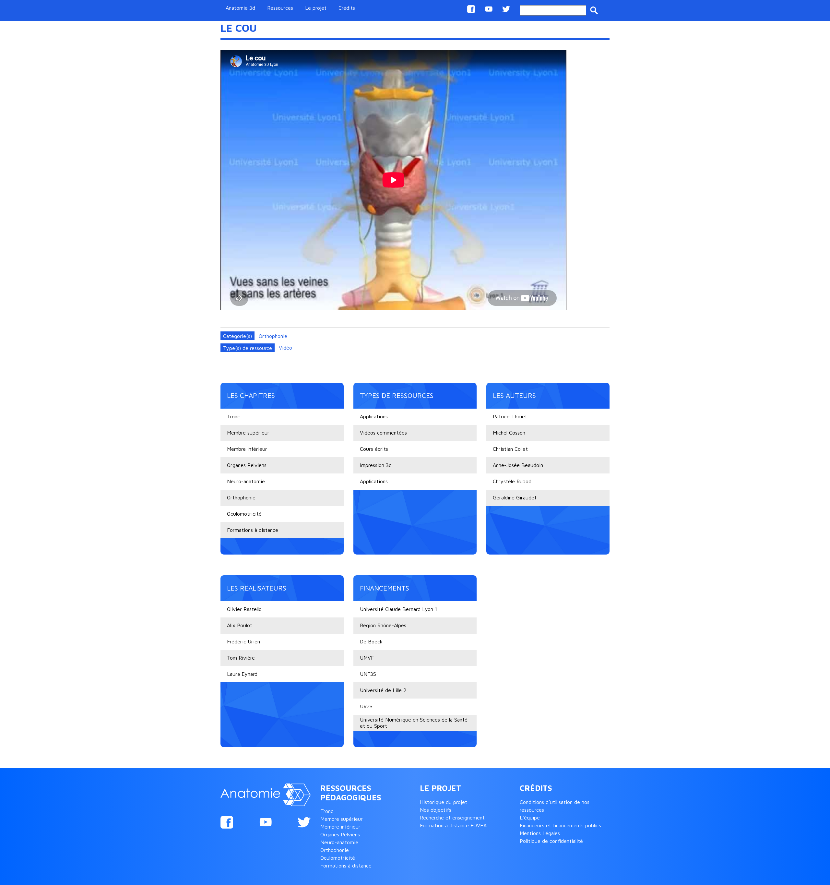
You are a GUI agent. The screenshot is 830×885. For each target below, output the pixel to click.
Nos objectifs (435, 810)
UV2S (366, 706)
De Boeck (371, 641)
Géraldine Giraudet (515, 497)
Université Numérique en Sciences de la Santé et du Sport (414, 723)
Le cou (238, 28)
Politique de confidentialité (551, 841)
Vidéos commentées (383, 433)
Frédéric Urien (243, 641)
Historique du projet (443, 802)
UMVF (367, 658)
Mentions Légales (540, 833)
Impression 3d (376, 465)
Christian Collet (510, 449)
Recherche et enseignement (452, 817)
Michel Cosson (509, 433)
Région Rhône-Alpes (383, 625)
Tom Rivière (241, 658)
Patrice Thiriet (510, 416)
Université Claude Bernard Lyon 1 (398, 609)
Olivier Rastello (244, 609)
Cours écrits (374, 449)
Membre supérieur (248, 433)
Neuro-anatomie (246, 481)
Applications (374, 416)
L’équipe (530, 817)
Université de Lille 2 (383, 690)
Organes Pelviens (247, 465)
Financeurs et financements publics (560, 825)
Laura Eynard (242, 674)
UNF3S (368, 674)
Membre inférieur (247, 449)
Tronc (233, 416)
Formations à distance (252, 530)
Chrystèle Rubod (512, 481)
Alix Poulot (239, 625)
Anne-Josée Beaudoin (518, 465)
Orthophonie (273, 336)
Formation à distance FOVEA (453, 825)
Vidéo (285, 348)
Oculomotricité (244, 514)
